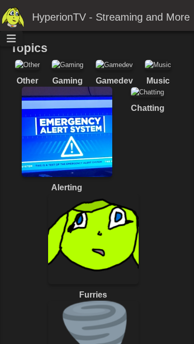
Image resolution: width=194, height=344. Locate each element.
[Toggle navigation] (11, 38)
